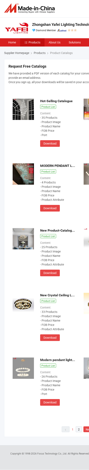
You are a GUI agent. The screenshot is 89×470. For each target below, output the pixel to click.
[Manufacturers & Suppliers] (30, 8)
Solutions (75, 42)
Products (34, 42)
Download (50, 143)
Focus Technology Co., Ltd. (52, 453)
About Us (54, 42)
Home (12, 42)
